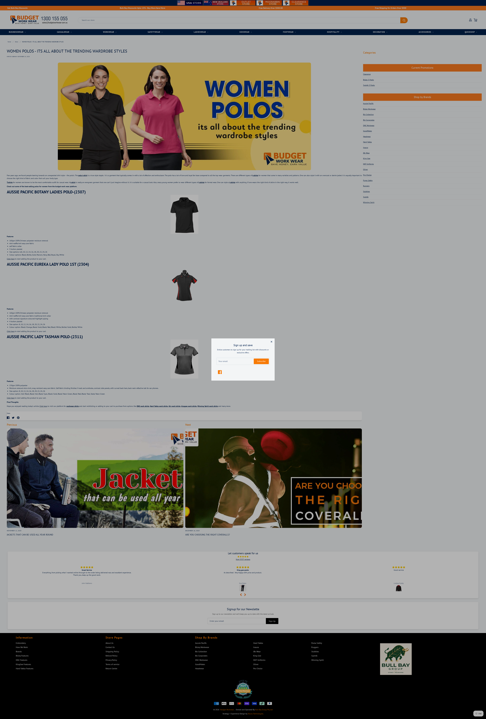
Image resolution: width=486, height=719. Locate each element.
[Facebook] (219, 372)
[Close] (271, 341)
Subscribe (261, 361)
